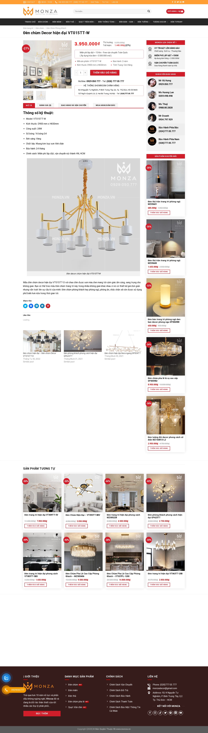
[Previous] (27, 64)
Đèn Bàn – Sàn (126, 22)
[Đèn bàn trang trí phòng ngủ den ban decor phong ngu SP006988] (165, 297)
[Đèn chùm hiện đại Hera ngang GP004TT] (123, 341)
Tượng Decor (159, 22)
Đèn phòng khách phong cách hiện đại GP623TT (165, 516)
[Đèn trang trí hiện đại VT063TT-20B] (165, 552)
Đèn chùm (40, 28)
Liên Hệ (115, 2)
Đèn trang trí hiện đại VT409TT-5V (41, 515)
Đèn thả (70, 22)
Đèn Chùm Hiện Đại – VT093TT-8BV (83, 515)
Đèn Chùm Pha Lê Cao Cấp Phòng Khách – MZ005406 (82, 575)
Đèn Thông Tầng (106, 22)
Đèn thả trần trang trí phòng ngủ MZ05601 (164, 203)
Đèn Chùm (43, 22)
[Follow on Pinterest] (170, 713)
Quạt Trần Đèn (86, 22)
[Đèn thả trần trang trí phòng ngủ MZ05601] (165, 179)
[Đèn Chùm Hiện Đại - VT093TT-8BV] (83, 493)
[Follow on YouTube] (183, 2)
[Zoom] (27, 85)
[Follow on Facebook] (172, 2)
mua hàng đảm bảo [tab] (105, 105)
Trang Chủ (30, 22)
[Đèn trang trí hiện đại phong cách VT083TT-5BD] (42, 552)
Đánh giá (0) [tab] (45, 105)
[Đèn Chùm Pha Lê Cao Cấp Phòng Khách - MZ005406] (83, 552)
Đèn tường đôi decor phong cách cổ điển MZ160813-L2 (165, 438)
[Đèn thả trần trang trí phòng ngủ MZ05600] (165, 238)
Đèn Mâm (56, 22)
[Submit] (148, 11)
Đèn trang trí (28, 28)
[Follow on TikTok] (160, 713)
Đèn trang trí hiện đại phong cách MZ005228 (123, 516)
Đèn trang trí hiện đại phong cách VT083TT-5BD (41, 575)
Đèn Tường (143, 22)
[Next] (67, 64)
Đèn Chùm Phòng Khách (56, 28)
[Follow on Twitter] (178, 2)
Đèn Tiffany (176, 22)
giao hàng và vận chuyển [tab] (73, 105)
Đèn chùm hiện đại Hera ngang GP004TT (123, 353)
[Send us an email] (180, 2)
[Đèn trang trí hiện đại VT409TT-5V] (42, 493)
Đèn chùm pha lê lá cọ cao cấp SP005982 (163, 379)
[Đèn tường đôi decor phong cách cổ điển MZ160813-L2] (165, 415)
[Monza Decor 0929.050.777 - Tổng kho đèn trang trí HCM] (46, 11)
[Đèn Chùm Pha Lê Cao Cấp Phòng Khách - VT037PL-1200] (124, 552)
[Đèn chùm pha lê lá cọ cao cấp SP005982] (165, 356)
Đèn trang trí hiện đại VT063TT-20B (165, 573)
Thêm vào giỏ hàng (105, 72)
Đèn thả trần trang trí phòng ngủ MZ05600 (164, 261)
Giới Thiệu (95, 2)
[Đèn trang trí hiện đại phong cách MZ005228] (124, 493)
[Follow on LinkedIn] (175, 713)
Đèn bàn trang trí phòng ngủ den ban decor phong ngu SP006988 (164, 320)
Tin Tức (105, 2)
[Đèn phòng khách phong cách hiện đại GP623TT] (83, 341)
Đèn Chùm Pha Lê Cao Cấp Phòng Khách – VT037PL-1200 (123, 575)
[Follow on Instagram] (175, 2)
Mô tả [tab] (29, 105)
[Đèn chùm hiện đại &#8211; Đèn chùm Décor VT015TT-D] (42, 341)
